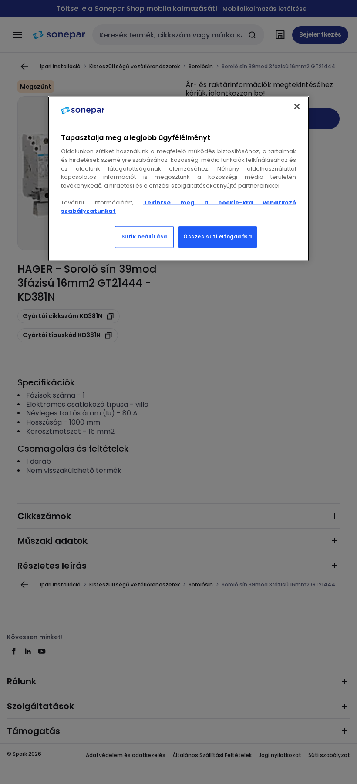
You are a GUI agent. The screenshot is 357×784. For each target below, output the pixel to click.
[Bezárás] (296, 106)
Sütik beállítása (144, 236)
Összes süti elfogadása (217, 236)
